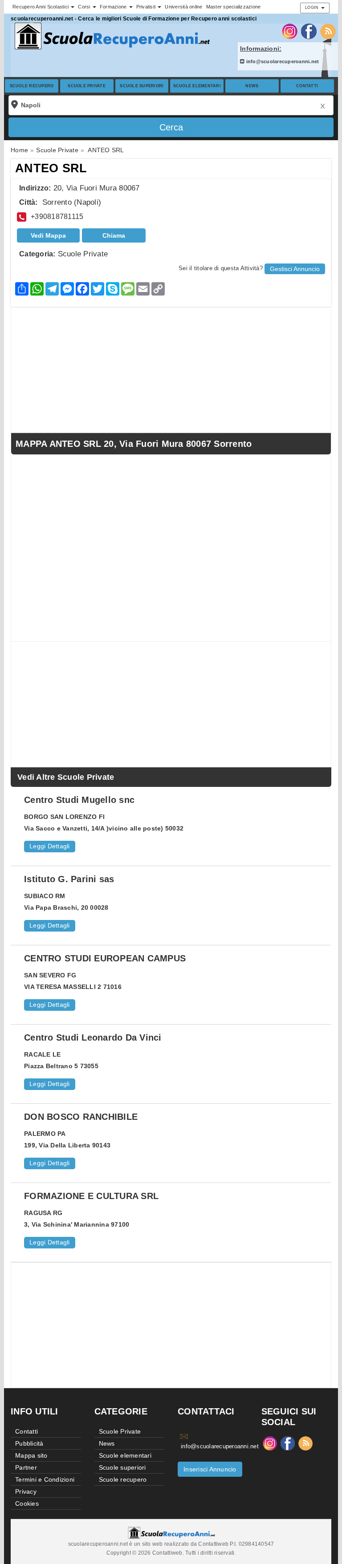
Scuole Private (87, 86)
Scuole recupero (32, 86)
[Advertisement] (171, 370)
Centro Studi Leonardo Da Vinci (93, 1037)
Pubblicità (29, 1443)
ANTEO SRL (51, 168)
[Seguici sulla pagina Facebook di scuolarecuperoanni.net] (309, 30)
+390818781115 (57, 216)
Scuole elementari (197, 86)
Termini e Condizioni (44, 1479)
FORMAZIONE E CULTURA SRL (91, 1196)
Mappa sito (31, 1455)
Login (312, 7)
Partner (26, 1467)
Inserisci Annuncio (209, 1469)
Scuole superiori (141, 86)
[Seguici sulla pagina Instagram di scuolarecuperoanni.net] (289, 30)
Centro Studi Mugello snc (79, 800)
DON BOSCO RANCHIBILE (81, 1117)
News (251, 86)
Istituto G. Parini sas (69, 879)
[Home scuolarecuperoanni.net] (111, 36)
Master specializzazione (233, 6)
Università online (183, 6)
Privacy (26, 1491)
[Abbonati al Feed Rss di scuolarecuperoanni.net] (328, 30)
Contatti (307, 86)
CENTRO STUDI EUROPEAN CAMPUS (105, 958)
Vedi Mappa (48, 235)
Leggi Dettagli (49, 846)
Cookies (27, 1503)
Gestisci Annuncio (295, 268)
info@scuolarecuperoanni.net (281, 61)
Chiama (113, 235)
